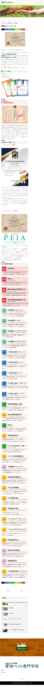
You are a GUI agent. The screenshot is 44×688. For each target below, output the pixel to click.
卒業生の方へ (3, 672)
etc (1, 674)
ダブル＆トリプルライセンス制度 (15, 618)
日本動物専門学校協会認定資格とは (15, 624)
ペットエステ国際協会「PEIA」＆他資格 (16, 629)
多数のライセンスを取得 (12, 23)
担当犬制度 (11, 607)
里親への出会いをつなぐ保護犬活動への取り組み (17, 602)
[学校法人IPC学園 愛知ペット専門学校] (7, 2)
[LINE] (13, 29)
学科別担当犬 (11, 613)
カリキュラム (5, 23)
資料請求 (2, 670)
